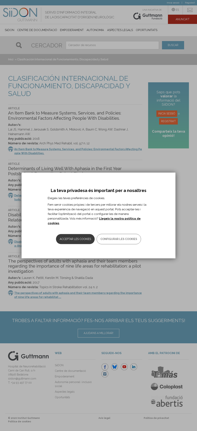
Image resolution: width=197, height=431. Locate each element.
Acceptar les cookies (75, 239)
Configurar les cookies (118, 239)
